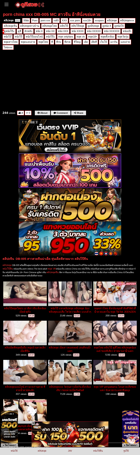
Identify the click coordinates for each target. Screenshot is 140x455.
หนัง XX (50, 31)
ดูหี (19, 31)
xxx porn (75, 20)
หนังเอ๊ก (127, 31)
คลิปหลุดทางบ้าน (29, 25)
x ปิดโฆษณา (9, 445)
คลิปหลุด (12, 20)
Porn (34, 20)
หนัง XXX (63, 31)
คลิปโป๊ (64, 25)
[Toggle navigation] (8, 4)
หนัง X (39, 31)
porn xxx (45, 20)
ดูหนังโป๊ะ (9, 31)
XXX (64, 20)
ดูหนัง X (106, 25)
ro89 (56, 20)
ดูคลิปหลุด (93, 25)
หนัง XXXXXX (112, 31)
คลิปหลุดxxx (127, 20)
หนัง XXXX (78, 31)
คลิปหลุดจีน (10, 25)
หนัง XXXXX (94, 31)
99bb (26, 20)
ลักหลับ (28, 31)
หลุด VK (52, 268)
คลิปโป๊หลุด (77, 25)
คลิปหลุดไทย (49, 25)
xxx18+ (87, 20)
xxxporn (99, 20)
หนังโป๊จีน (8, 268)
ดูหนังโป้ (119, 25)
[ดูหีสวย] (29, 4)
